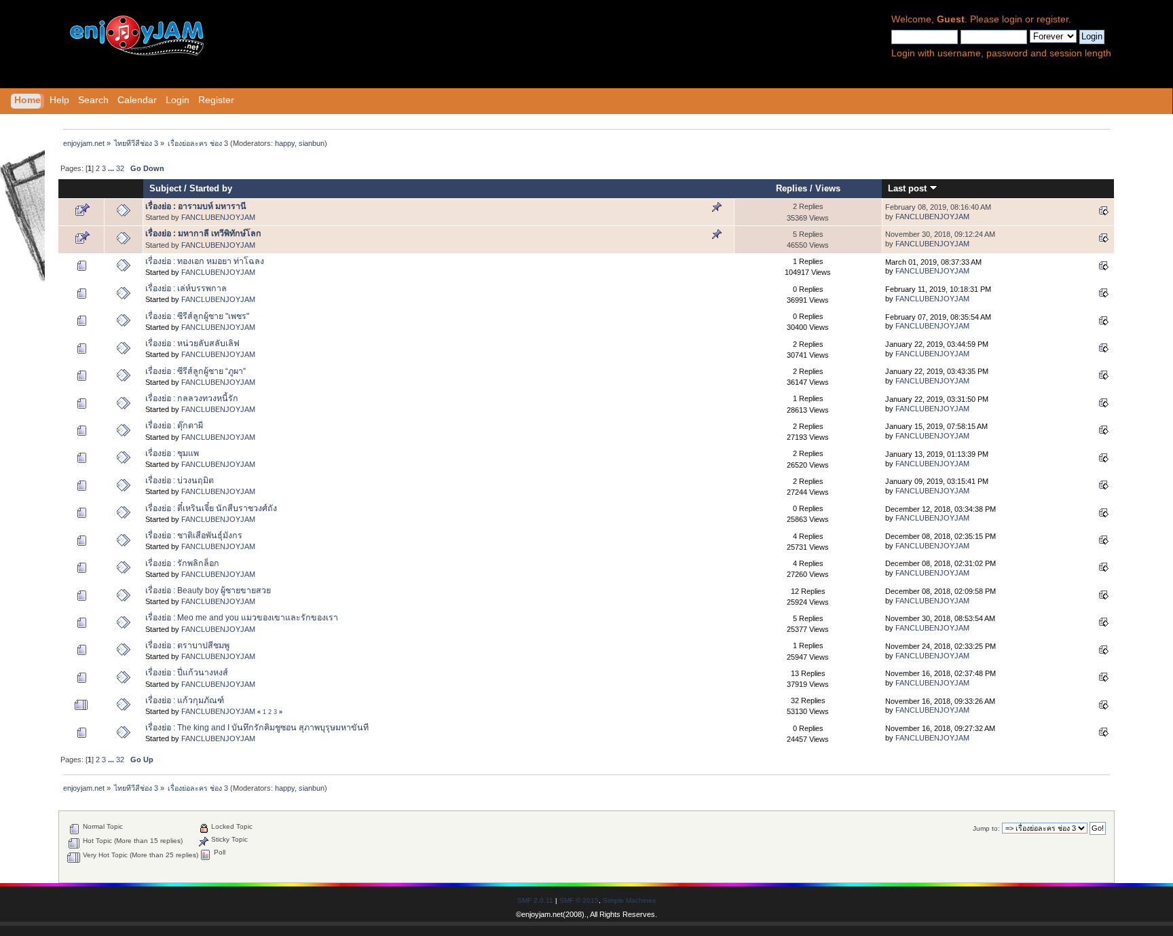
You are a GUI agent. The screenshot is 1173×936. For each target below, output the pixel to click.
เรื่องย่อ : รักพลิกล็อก (182, 563)
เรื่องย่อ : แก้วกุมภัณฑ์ (184, 700)
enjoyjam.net (542, 914)
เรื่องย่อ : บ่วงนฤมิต (179, 480)
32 (120, 168)
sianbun (311, 143)
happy (285, 143)
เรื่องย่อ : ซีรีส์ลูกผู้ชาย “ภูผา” (195, 371)
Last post (908, 188)
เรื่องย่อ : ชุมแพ (172, 453)
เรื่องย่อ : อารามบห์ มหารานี (195, 206)
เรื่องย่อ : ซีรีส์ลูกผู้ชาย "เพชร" (197, 316)
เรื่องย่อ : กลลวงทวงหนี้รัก (191, 398)
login (1012, 19)
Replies (791, 188)
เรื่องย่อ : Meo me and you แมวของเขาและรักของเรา (241, 617)
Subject (165, 188)
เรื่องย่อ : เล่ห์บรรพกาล (186, 288)
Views (827, 188)
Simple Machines (629, 900)
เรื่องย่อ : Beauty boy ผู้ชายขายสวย (208, 590)
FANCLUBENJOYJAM (218, 217)
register (1052, 19)
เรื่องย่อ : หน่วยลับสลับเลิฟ (192, 343)
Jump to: (986, 828)
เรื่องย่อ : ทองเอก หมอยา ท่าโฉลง (204, 261)
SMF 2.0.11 (535, 900)
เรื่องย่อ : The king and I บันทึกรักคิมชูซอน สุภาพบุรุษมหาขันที (257, 727)
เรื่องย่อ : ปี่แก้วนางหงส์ (186, 672)
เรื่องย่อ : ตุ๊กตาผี (174, 425)
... (112, 168)
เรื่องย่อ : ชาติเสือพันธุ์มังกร (193, 535)
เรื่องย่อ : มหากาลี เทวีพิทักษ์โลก (203, 233)
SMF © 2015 (579, 900)
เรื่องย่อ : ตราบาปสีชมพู (187, 645)
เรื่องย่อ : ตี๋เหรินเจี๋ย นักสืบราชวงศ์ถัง (211, 508)
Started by (210, 188)
